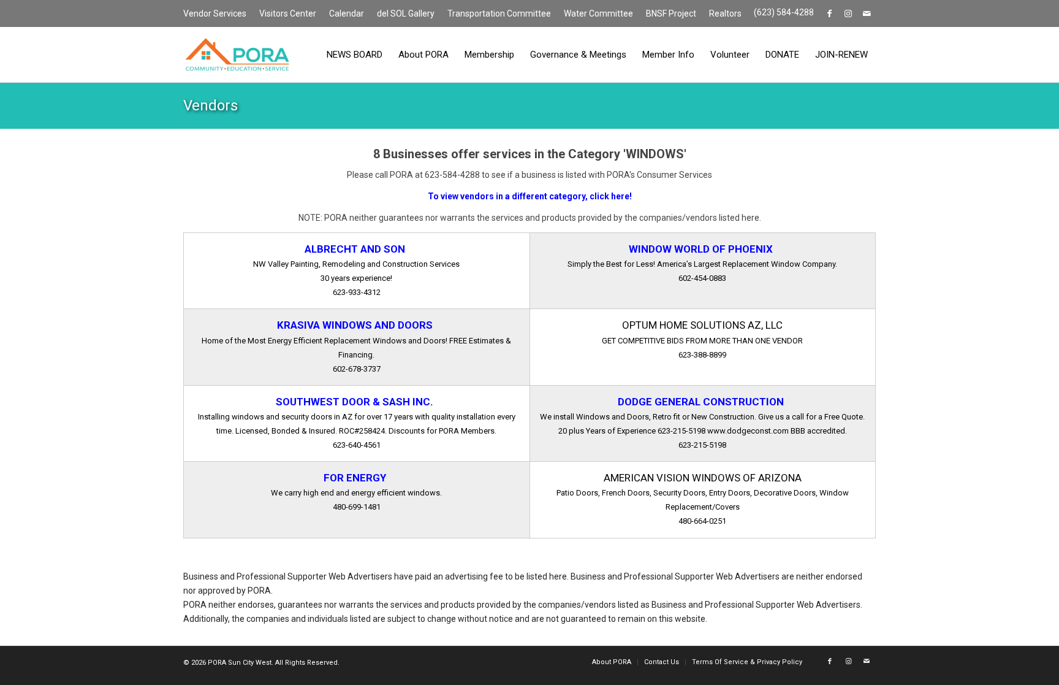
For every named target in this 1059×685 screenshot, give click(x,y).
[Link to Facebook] (829, 13)
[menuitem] (218, 14)
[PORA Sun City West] (237, 55)
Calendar (346, 13)
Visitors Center (287, 13)
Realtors (725, 13)
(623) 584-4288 (784, 12)
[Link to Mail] (866, 13)
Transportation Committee (499, 13)
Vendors (210, 105)
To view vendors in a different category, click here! (530, 196)
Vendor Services (214, 13)
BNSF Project (671, 13)
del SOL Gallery (406, 13)
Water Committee (598, 13)
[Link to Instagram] (848, 13)
